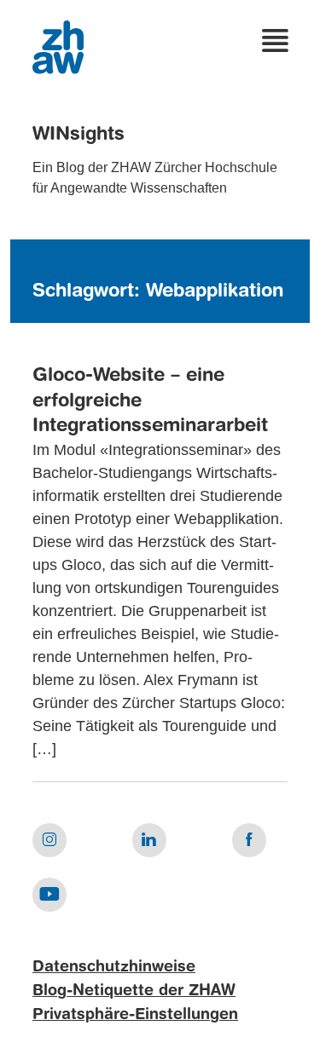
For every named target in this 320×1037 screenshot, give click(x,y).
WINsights (78, 134)
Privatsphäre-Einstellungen (135, 1015)
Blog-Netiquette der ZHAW (134, 991)
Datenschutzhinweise (113, 967)
